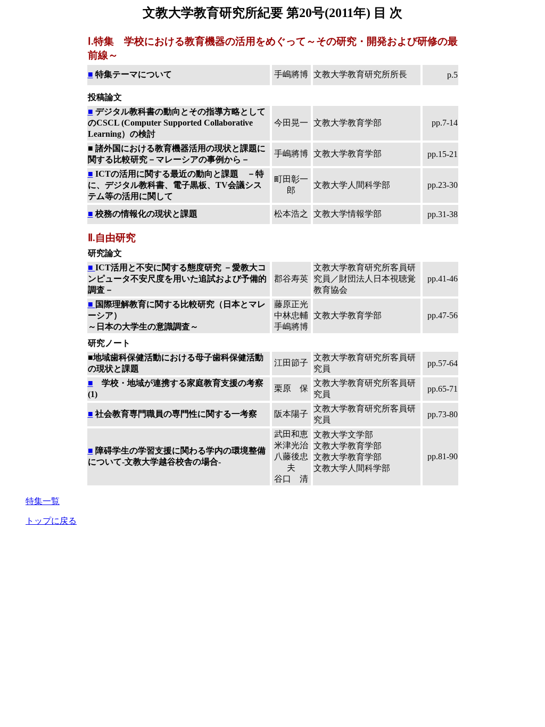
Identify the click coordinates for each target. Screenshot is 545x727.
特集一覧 (43, 501)
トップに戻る (51, 520)
